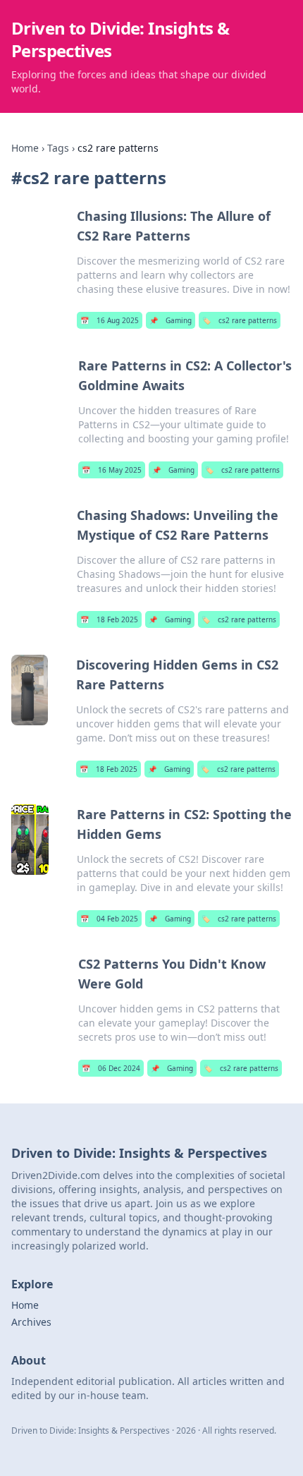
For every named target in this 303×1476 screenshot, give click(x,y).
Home (25, 148)
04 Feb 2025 (109, 919)
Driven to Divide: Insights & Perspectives (120, 39)
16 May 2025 (112, 470)
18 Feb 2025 (109, 619)
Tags (58, 148)
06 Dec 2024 (111, 1068)
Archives (31, 1322)
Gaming (170, 320)
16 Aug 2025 (109, 320)
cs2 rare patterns (239, 320)
